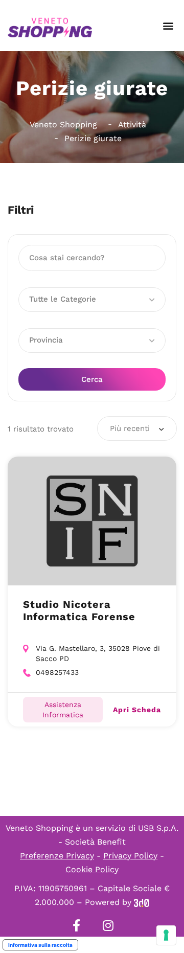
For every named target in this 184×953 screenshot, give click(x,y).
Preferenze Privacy (57, 855)
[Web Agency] (141, 902)
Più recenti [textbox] (130, 428)
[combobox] (137, 428)
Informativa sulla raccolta (40, 945)
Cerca (92, 379)
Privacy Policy (130, 855)
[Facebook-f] (76, 925)
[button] (167, 25)
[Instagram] (108, 925)
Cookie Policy (92, 869)
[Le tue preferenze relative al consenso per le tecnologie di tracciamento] (166, 935)
